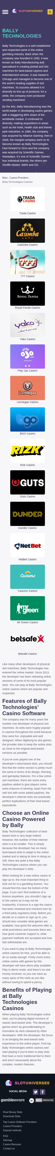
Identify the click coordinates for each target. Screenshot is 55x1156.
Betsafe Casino (27, 653)
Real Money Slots (12, 1112)
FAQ (5, 1136)
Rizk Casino (27, 465)
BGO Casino (27, 433)
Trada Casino (27, 213)
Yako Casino (27, 339)
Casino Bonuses (12, 1144)
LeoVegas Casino (27, 402)
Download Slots (11, 1116)
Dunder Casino (27, 527)
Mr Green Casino (27, 622)
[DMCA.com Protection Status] (44, 1100)
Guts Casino (27, 496)
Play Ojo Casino (27, 370)
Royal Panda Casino (27, 307)
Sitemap (7, 1140)
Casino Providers (12, 1126)
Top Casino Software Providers (20, 1122)
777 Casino (28, 276)
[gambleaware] (13, 1100)
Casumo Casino (27, 590)
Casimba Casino (27, 244)
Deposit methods (12, 1130)
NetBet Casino (27, 559)
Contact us (9, 1148)
